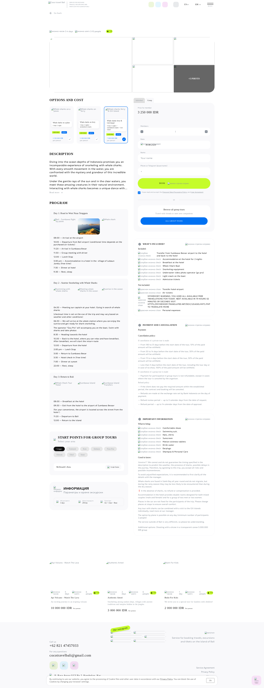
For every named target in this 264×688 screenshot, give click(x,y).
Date (143, 139)
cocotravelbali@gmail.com (70, 655)
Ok (210, 680)
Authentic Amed (115, 598)
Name (143, 152)
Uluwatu (60, 455)
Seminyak (72, 449)
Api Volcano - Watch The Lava (65, 598)
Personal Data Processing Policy (175, 192)
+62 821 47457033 (64, 646)
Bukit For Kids (171, 598)
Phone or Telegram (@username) (154, 166)
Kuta (84, 449)
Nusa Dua (110, 449)
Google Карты (115, 467)
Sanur (83, 455)
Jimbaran (97, 449)
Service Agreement (205, 668)
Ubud (72, 455)
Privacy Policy (166, 679)
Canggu (59, 449)
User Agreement (197, 192)
